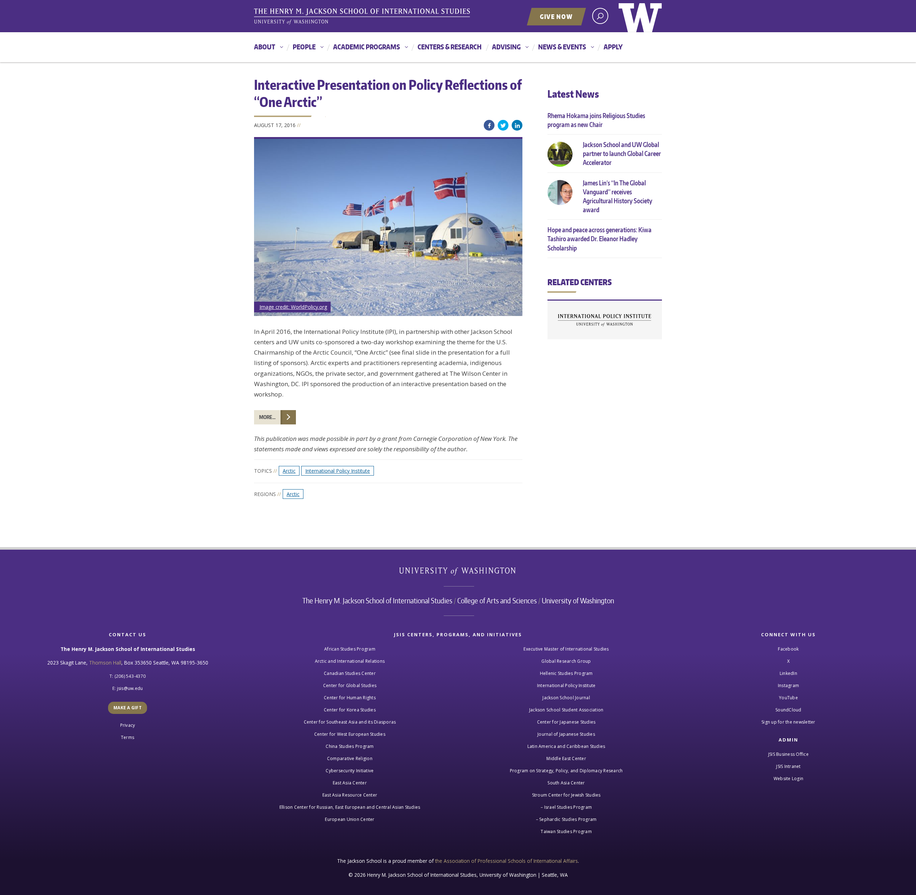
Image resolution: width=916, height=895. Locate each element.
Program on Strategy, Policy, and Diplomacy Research (566, 771)
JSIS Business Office (788, 754)
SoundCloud (788, 710)
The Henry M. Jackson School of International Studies (377, 600)
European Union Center (349, 819)
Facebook (489, 125)
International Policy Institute (337, 470)
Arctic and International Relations (350, 661)
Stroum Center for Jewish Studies (566, 795)
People (304, 46)
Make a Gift (127, 708)
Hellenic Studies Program (566, 673)
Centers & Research (450, 46)
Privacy (127, 725)
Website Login (788, 778)
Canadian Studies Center (350, 673)
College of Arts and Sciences (497, 600)
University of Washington (640, 16)
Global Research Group (566, 661)
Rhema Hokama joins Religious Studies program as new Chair (596, 119)
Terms (127, 737)
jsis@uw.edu (130, 688)
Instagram (788, 685)
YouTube (788, 698)
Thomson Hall (105, 662)
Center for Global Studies (349, 685)
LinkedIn (517, 125)
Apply (613, 46)
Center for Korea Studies (350, 710)
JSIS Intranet (788, 766)
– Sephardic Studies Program (566, 819)
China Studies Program (350, 746)
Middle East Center (566, 758)
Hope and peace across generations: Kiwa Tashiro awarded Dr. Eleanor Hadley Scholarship (599, 238)
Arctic (289, 470)
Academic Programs (366, 46)
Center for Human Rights (350, 698)
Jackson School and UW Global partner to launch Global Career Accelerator (622, 153)
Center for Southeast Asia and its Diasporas (350, 722)
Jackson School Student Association (566, 710)
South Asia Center (566, 783)
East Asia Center (350, 783)
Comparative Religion (349, 758)
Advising (506, 46)
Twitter (503, 125)
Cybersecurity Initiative (350, 771)
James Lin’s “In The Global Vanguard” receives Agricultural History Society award (617, 196)
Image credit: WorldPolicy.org (293, 306)
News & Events (562, 46)
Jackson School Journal (566, 698)
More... (267, 417)
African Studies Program (349, 649)
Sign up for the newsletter (788, 722)
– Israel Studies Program (566, 807)
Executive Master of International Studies (566, 649)
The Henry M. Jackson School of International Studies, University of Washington (363, 17)
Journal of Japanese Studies (566, 734)
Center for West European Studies (349, 734)
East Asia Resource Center (349, 795)
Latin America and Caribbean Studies (566, 746)
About (264, 46)
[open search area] (600, 16)
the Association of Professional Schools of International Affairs (506, 860)
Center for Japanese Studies (566, 722)
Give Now (556, 16)
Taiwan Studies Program (566, 831)
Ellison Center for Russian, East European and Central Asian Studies (349, 807)
